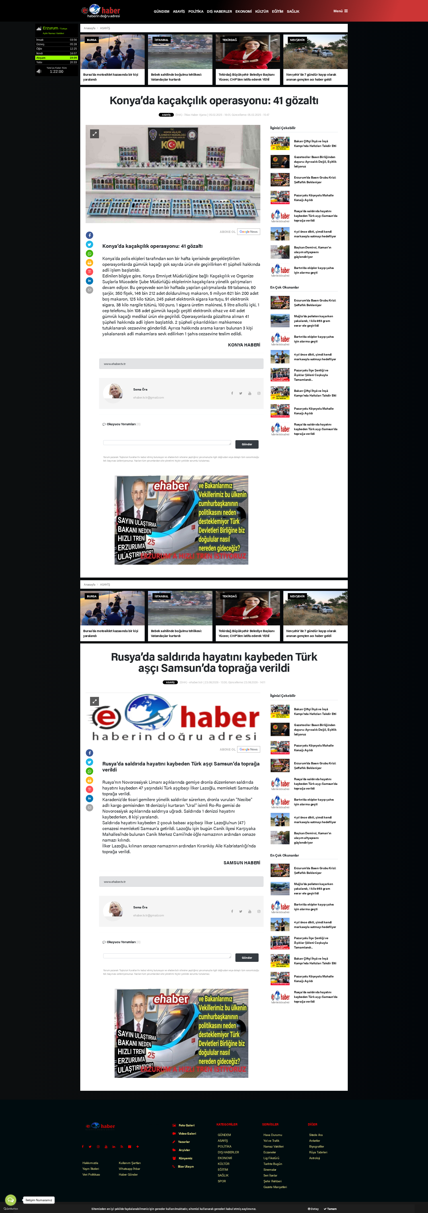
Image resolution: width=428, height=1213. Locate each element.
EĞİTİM (277, 11)
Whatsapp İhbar (129, 1168)
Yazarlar (183, 1141)
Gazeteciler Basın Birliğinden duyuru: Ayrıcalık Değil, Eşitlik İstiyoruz (315, 161)
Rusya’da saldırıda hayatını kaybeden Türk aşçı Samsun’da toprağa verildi (315, 215)
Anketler (314, 1140)
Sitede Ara (316, 1134)
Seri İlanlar (270, 1175)
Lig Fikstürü (271, 1158)
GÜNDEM (161, 11)
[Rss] (124, 1146)
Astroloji (314, 1158)
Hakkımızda (90, 1162)
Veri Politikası (91, 1174)
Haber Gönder (128, 1174)
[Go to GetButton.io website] (11, 1208)
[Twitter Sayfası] (92, 1146)
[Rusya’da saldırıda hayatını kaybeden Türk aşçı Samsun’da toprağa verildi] (173, 716)
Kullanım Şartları (130, 1162)
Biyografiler (316, 1146)
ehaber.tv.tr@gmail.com (148, 397)
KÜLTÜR (262, 11)
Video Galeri (187, 1133)
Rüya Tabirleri (318, 1152)
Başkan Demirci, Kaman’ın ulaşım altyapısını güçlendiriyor (312, 252)
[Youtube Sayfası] (108, 1146)
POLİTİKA (195, 11)
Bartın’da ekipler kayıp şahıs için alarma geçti (314, 270)
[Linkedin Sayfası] (116, 1146)
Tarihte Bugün (272, 1163)
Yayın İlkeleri (90, 1168)
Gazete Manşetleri (275, 1187)
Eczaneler (269, 1152)
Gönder (247, 444)
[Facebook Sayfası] (84, 1146)
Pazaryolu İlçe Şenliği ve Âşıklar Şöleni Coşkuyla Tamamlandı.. (311, 375)
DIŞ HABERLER (219, 11)
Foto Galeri (186, 1125)
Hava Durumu (272, 1134)
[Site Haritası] (131, 1146)
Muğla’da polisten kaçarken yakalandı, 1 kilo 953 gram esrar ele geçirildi (313, 321)
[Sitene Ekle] (139, 1146)
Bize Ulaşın (185, 1166)
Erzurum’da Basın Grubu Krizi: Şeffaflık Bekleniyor (315, 179)
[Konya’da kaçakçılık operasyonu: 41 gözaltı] (173, 173)
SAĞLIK (293, 11)
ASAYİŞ (179, 11)
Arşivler (184, 1150)
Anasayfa (90, 28)
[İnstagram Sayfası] (100, 1146)
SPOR (222, 1181)
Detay (314, 1209)
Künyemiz (185, 1158)
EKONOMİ (243, 11)
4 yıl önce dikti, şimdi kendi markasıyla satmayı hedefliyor (315, 233)
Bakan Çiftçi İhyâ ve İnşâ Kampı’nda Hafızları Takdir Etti (315, 143)
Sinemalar (269, 1169)
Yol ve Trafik (271, 1140)
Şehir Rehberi (272, 1181)
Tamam (332, 1209)
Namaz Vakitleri (273, 1146)
